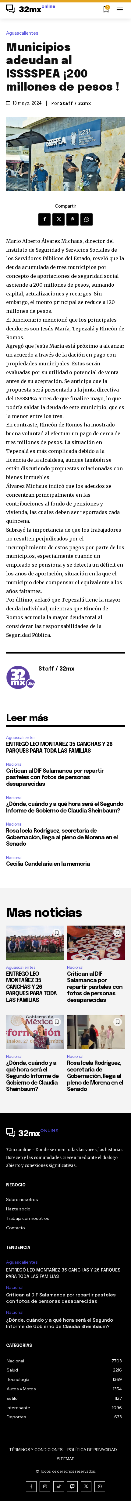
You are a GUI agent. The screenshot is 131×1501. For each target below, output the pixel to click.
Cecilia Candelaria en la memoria (48, 864)
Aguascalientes (22, 33)
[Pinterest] (72, 219)
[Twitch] (72, 1486)
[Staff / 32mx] (20, 678)
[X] (58, 219)
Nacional (14, 764)
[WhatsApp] (86, 219)
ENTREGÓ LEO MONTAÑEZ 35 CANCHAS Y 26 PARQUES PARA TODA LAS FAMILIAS (31, 987)
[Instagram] (45, 1486)
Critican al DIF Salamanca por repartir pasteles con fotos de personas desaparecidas (55, 777)
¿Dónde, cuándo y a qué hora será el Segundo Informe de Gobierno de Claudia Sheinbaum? (32, 1076)
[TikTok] (58, 1486)
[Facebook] (44, 219)
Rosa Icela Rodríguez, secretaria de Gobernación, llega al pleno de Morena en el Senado (62, 837)
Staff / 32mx (75, 103)
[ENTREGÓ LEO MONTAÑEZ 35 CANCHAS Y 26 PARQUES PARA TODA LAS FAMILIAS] (35, 943)
